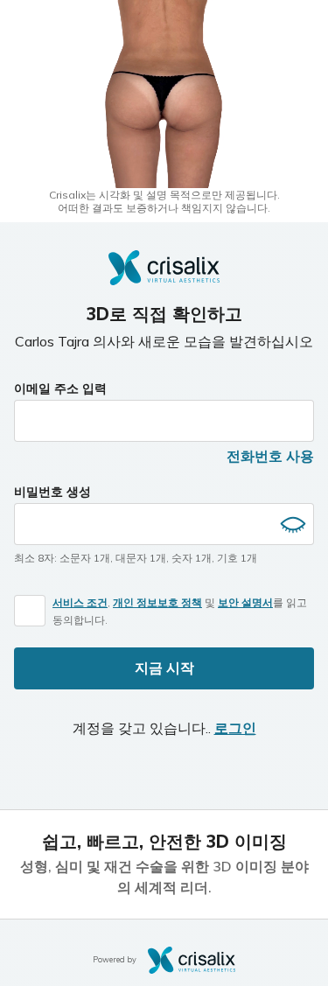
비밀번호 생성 (52, 492)
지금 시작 (164, 667)
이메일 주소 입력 (60, 388)
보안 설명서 (245, 602)
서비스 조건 (80, 602)
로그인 (235, 728)
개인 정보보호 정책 (157, 602)
